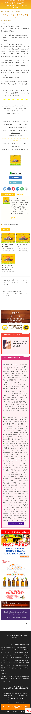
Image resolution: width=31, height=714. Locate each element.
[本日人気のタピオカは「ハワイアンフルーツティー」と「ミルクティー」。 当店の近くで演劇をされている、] (15, 376)
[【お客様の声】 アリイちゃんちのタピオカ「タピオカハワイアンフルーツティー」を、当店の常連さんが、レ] (15, 508)
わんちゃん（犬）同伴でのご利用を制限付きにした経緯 (20, 343)
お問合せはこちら (15, 133)
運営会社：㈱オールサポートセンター (13, 635)
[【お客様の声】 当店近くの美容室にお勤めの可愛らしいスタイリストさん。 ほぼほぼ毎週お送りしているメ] (15, 455)
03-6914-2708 (16, 698)
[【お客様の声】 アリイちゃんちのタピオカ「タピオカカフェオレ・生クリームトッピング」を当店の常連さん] (15, 481)
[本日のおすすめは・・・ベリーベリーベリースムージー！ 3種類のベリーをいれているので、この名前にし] (15, 402)
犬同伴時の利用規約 (13, 224)
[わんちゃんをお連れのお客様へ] (17, 189)
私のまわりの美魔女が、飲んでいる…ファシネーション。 (7, 267)
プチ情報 (5, 224)
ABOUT (17, 637)
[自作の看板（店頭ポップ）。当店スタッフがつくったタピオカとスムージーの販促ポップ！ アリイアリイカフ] (15, 429)
